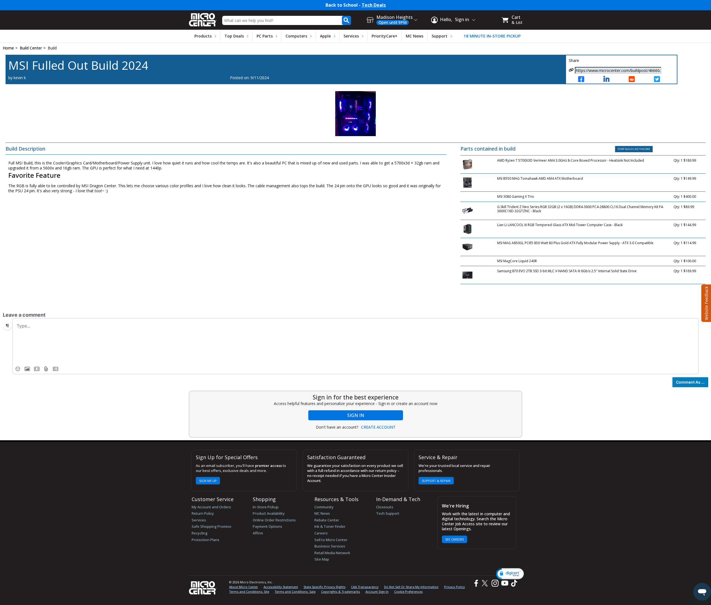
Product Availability (269, 513)
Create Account (378, 427)
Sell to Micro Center (330, 539)
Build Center (31, 48)
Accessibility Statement (281, 587)
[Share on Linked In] (611, 79)
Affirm (258, 533)
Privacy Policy (454, 587)
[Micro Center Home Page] (203, 18)
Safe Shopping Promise (211, 526)
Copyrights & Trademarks (340, 591)
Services (351, 36)
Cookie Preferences (408, 591)
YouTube (504, 583)
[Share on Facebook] (586, 79)
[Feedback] (705, 302)
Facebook (475, 583)
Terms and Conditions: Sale (295, 591)
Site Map (321, 559)
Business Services (329, 546)
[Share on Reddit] (637, 79)
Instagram (495, 583)
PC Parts (265, 36)
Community (324, 506)
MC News (414, 36)
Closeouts (384, 506)
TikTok (513, 583)
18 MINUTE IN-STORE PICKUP (492, 36)
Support (439, 36)
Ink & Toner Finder (330, 526)
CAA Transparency (365, 587)
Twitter (485, 583)
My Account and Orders (211, 506)
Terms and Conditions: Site (249, 591)
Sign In (355, 415)
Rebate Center (326, 520)
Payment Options (267, 526)
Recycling (199, 533)
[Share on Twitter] (662, 79)
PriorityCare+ (384, 36)
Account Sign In (377, 591)
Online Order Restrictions (274, 520)
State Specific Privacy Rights (325, 587)
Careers (321, 533)
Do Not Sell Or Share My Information (411, 587)
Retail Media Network (332, 552)
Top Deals (234, 36)
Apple (325, 36)
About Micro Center (243, 587)
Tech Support (387, 513)
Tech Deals (374, 5)
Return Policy (203, 513)
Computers (296, 36)
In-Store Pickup (266, 506)
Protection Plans (205, 539)
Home (8, 48)
